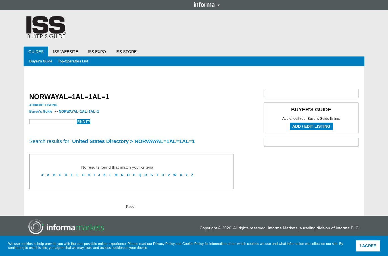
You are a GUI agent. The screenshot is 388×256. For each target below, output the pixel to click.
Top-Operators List (73, 61)
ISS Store (126, 51)
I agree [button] (368, 246)
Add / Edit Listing (311, 126)
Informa (207, 4)
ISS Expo (97, 51)
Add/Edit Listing (43, 105)
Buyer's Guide (40, 61)
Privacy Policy (164, 244)
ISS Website (65, 51)
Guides (35, 51)
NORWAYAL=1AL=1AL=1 (79, 112)
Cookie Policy (193, 244)
